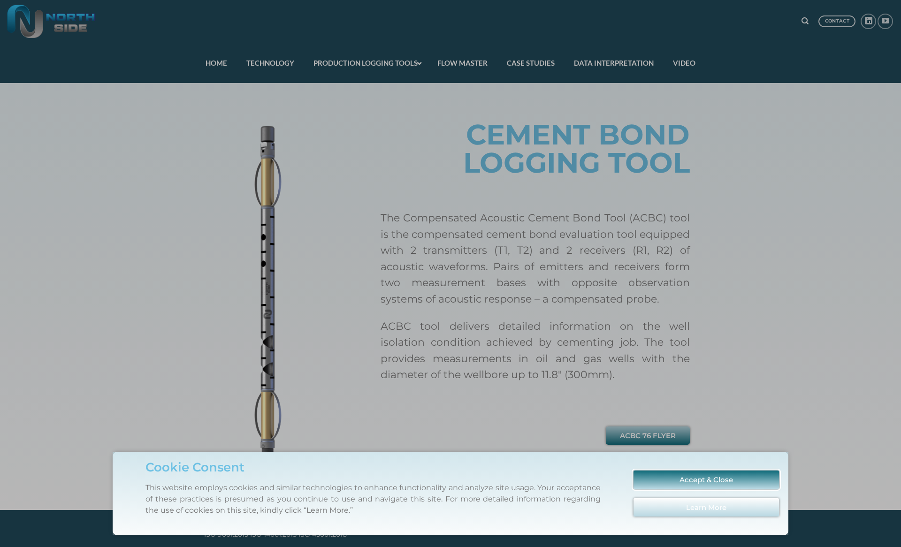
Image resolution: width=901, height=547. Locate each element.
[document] (450, 273)
